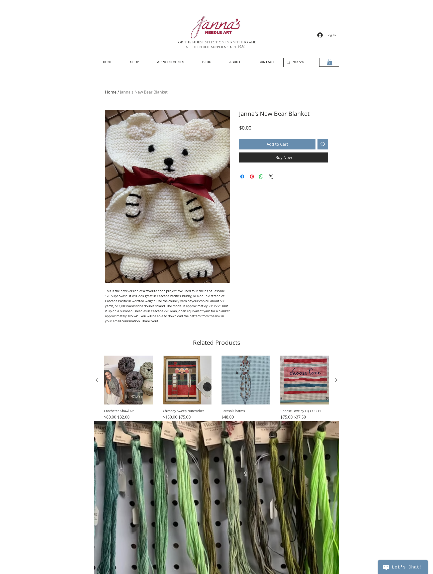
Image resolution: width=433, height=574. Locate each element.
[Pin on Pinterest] (252, 177)
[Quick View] (128, 380)
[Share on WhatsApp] (261, 177)
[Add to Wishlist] (322, 144)
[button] (330, 62)
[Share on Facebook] (242, 177)
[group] (216, 400)
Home (111, 92)
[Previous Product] (97, 380)
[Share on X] (271, 177)
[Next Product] (336, 380)
